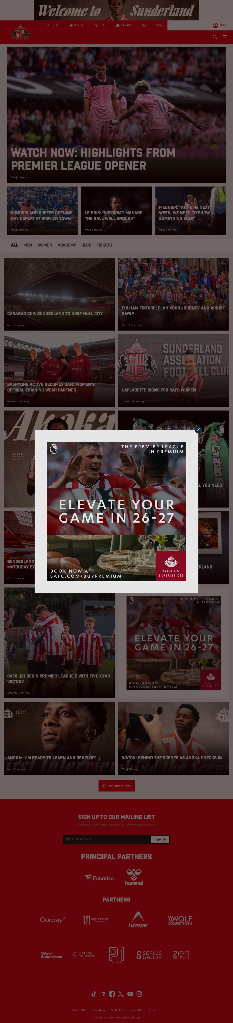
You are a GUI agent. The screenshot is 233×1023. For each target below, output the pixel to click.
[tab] (198, 430)
